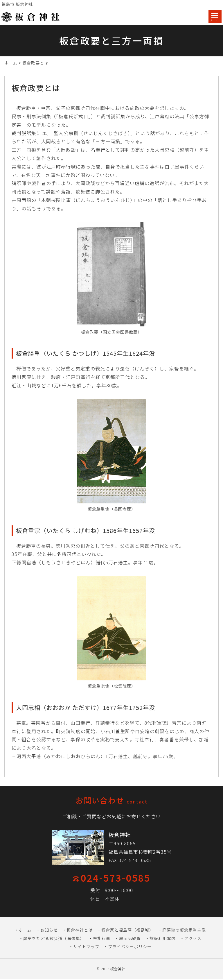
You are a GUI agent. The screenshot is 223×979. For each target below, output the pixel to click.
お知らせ (49, 930)
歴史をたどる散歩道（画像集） (53, 938)
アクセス (193, 938)
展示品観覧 (130, 938)
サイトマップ (86, 946)
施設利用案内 (163, 938)
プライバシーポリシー (130, 946)
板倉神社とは (79, 930)
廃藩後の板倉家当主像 (184, 930)
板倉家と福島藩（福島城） (127, 930)
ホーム (10, 63)
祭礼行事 (101, 938)
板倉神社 (117, 968)
